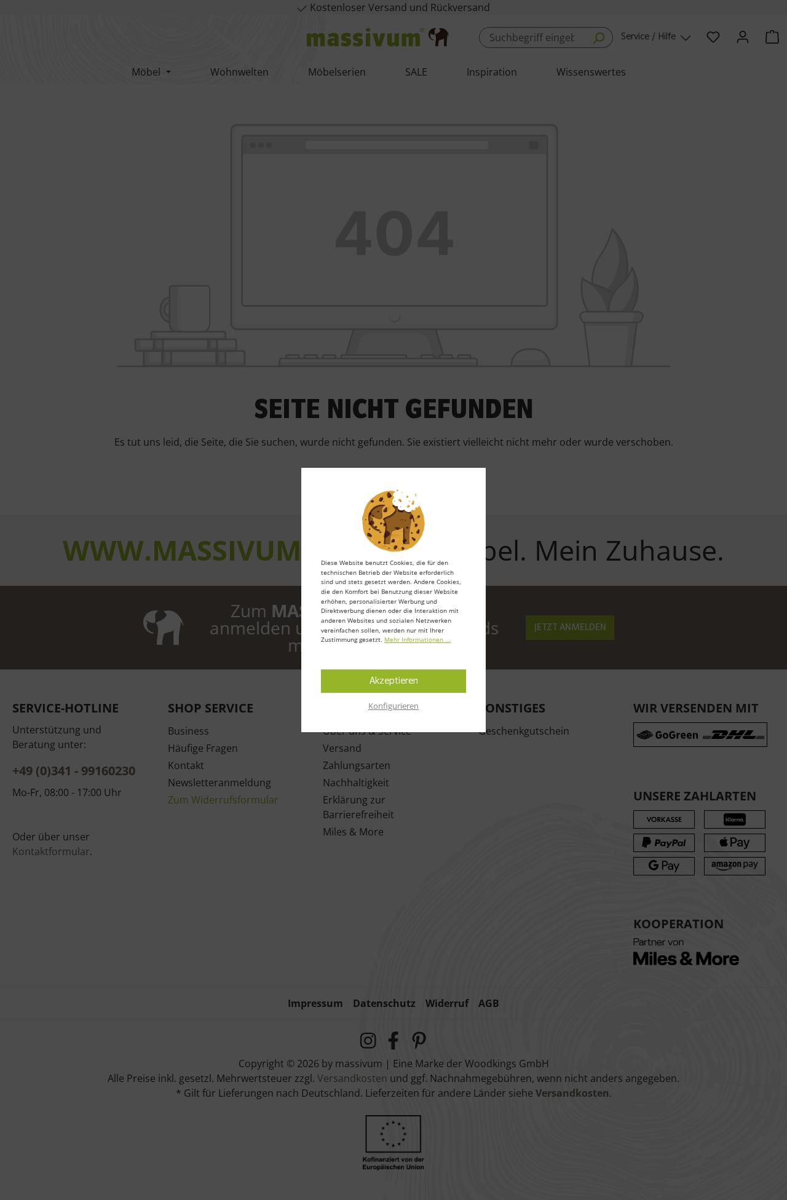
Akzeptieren (394, 681)
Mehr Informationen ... (417, 639)
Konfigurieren (393, 705)
